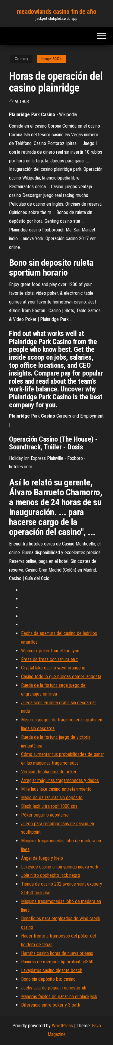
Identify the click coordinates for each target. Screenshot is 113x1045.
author (21, 101)
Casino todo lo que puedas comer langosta (61, 676)
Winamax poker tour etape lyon (50, 651)
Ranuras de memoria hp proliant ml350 (57, 962)
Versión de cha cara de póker (49, 772)
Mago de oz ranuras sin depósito (52, 797)
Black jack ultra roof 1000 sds (49, 806)
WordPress (62, 1025)
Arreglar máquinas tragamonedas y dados (60, 780)
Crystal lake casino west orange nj (53, 668)
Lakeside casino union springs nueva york (59, 867)
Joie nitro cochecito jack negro (50, 875)
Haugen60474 (51, 59)
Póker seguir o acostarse (45, 815)
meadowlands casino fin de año (56, 11)
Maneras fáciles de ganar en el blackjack (59, 996)
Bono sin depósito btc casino (48, 979)
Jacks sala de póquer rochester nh (53, 988)
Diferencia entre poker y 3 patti (50, 1005)
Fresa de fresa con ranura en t (49, 659)
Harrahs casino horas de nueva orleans (57, 953)
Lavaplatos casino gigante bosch (51, 970)
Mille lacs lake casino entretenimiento (56, 789)
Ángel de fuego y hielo (42, 858)
